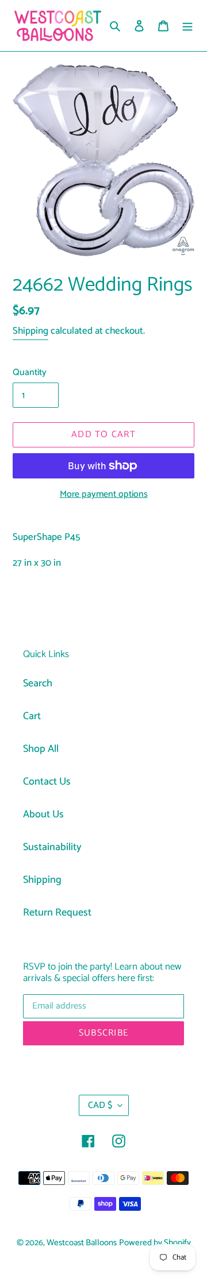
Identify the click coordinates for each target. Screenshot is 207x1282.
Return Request (57, 912)
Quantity (30, 373)
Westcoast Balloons (82, 1243)
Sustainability (52, 847)
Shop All (41, 749)
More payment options (104, 494)
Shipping (30, 331)
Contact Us (47, 781)
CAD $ (100, 1105)
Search (37, 683)
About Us (43, 814)
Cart (32, 716)
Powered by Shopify (155, 1243)
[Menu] (187, 25)
